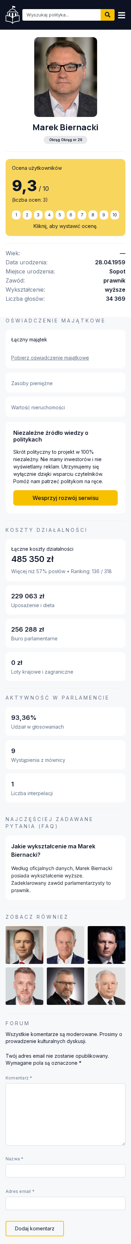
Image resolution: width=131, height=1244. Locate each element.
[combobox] (61, 15)
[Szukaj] (108, 15)
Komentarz (19, 1078)
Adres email (20, 1191)
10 (114, 214)
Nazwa (15, 1159)
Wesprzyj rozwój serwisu (65, 497)
